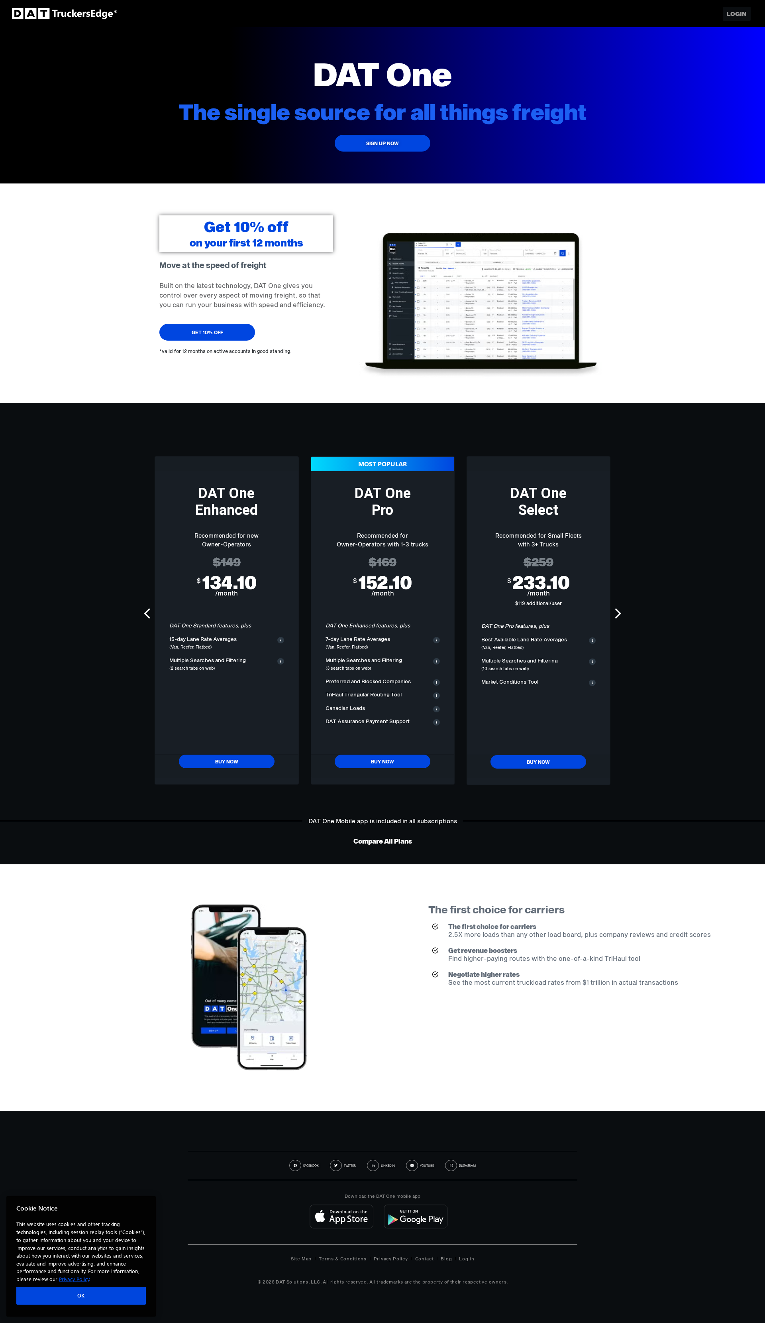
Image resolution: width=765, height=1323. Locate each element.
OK (81, 1295)
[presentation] (148, 614)
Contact (424, 1258)
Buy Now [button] (226, 761)
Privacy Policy (391, 1258)
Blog (446, 1258)
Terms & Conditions (343, 1258)
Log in (466, 1258)
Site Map (301, 1258)
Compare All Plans (382, 841)
